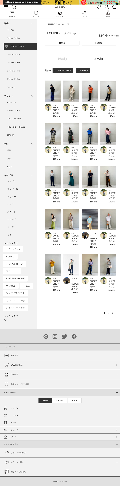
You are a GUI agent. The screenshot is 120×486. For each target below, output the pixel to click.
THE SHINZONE (15, 278)
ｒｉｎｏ (93, 234)
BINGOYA (51, 24)
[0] (114, 7)
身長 (6, 23)
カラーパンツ (13, 249)
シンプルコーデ (14, 264)
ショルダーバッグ (15, 308)
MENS (62, 43)
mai (54, 105)
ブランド (8, 96)
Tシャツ (10, 256)
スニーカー (12, 271)
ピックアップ (9, 347)
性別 (6, 144)
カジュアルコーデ (15, 300)
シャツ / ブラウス (15, 293)
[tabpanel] (22, 2)
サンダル (11, 286)
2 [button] (108, 312)
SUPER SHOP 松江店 (93, 241)
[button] (113, 312)
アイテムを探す (10, 392)
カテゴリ (8, 175)
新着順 (62, 59)
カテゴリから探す (11, 444)
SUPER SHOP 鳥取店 (56, 110)
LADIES (98, 43)
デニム (26, 286)
